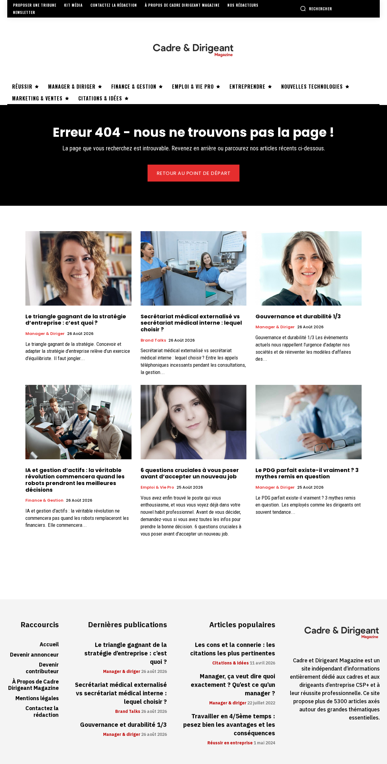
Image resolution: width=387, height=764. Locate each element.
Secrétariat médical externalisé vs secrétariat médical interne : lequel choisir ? (191, 323)
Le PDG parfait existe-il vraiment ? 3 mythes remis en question (307, 473)
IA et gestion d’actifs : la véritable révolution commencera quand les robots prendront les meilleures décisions (75, 479)
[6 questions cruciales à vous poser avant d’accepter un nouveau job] (194, 422)
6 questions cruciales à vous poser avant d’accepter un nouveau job (190, 473)
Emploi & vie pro (157, 487)
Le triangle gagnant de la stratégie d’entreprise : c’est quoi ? (75, 320)
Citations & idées (230, 663)
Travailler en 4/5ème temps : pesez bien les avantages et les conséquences (229, 725)
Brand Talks (153, 340)
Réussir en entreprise (230, 743)
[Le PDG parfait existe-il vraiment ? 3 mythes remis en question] (308, 422)
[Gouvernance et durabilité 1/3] (308, 268)
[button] (316, 8)
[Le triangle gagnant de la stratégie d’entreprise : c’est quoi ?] (78, 268)
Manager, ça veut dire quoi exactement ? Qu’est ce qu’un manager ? (233, 685)
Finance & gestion (44, 500)
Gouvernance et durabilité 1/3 (298, 316)
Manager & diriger (45, 333)
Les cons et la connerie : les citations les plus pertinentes (232, 649)
